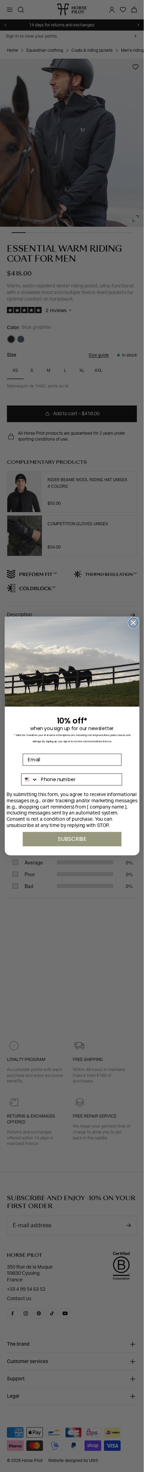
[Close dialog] (133, 623)
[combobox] (29, 779)
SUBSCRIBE (72, 839)
